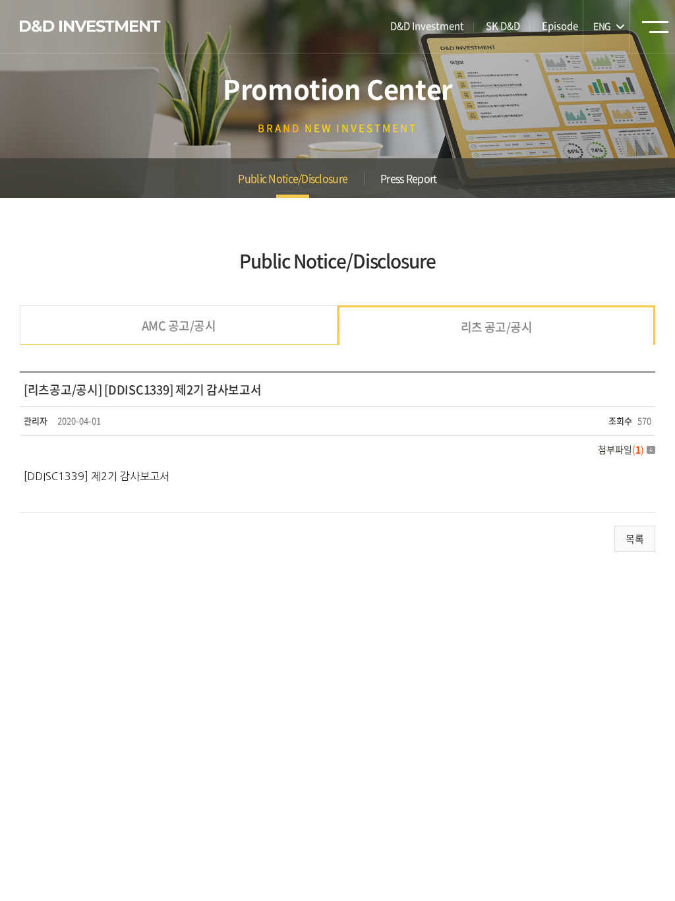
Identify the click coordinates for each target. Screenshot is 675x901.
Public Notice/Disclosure (292, 178)
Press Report (408, 178)
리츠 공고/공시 (497, 327)
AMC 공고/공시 (179, 325)
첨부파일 (621, 449)
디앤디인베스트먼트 (90, 26)
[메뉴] (655, 31)
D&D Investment (427, 25)
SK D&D (503, 25)
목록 (635, 539)
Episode (560, 25)
